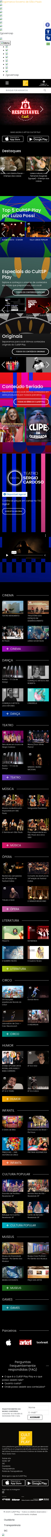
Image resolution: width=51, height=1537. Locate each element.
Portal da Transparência (12, 1471)
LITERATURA (18, 969)
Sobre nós (6, 1458)
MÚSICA (15, 845)
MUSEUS (15, 1288)
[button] (47, 24)
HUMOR (15, 1099)
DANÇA (15, 714)
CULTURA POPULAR (23, 1225)
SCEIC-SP (6, 1461)
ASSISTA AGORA (13, 511)
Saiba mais (11, 1454)
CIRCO (14, 1034)
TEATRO (15, 777)
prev (9, 109)
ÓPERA (14, 909)
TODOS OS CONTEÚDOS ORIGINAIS (30, 351)
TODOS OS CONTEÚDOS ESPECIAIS (30, 292)
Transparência (8, 1468)
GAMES (15, 1308)
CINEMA (15, 649)
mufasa (33, 1514)
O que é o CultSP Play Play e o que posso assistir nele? (22, 1378)
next (42, 109)
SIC (3, 1463)
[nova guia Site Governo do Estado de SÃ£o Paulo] (21, 1)
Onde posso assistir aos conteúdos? (25, 1386)
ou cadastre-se (44, 84)
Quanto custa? (13, 1383)
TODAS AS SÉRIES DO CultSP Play (31, 402)
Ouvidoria (6, 1466)
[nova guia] (12, 39)
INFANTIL (16, 1163)
